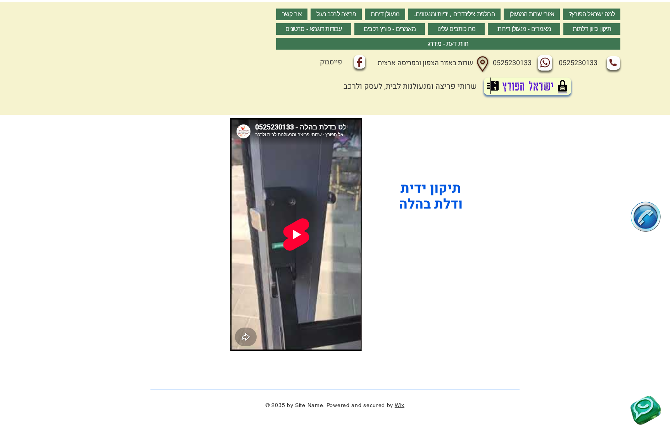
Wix (399, 405)
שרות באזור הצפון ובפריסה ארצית (425, 63)
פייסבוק (331, 62)
